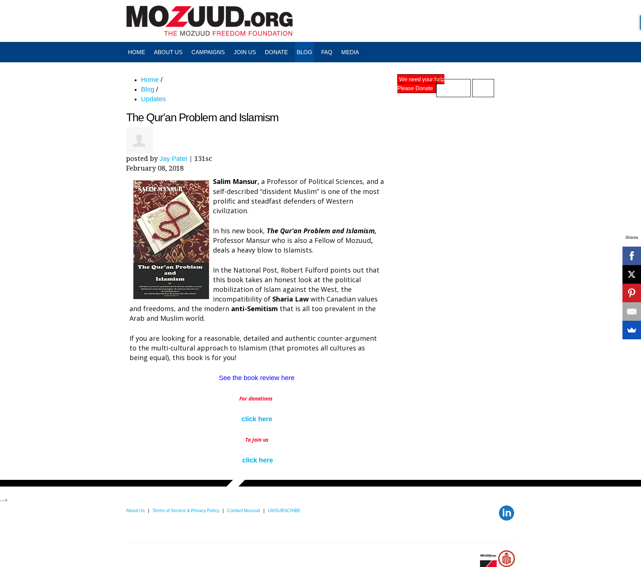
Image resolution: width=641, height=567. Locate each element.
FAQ (326, 52)
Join (483, 88)
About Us (168, 52)
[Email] (631, 311)
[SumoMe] (631, 330)
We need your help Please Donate (420, 83)
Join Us (245, 52)
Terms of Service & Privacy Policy (186, 510)
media (350, 52)
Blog (304, 52)
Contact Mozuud (243, 510)
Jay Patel (173, 158)
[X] (631, 274)
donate (276, 52)
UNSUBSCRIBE (285, 510)
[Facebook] (631, 256)
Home (150, 79)
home (136, 52)
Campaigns (208, 52)
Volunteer (453, 88)
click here (256, 419)
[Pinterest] (631, 293)
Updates (153, 99)
